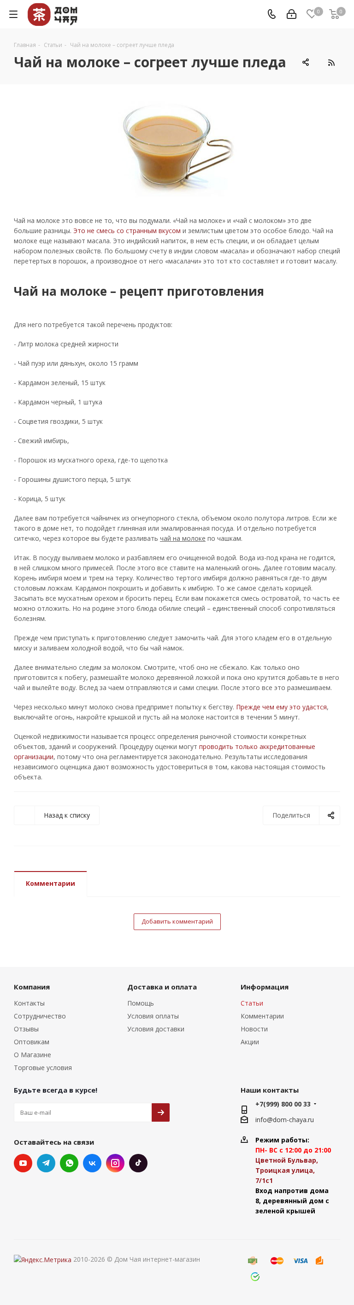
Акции (250, 1041)
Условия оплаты (153, 1016)
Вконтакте (92, 1163)
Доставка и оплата (162, 986)
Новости (254, 1028)
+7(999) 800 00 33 (283, 1104)
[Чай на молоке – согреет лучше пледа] (177, 148)
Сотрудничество (40, 1016)
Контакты (29, 1003)
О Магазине (32, 1054)
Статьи (252, 1003)
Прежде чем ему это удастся (281, 706)
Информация (265, 986)
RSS (331, 62)
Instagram (115, 1163)
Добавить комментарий (177, 921)
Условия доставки (155, 1028)
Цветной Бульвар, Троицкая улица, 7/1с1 (286, 1170)
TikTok (138, 1163)
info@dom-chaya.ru (284, 1119)
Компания (32, 986)
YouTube (23, 1163)
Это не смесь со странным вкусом (127, 230)
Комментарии (50, 883)
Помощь (140, 1003)
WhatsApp (69, 1163)
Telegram (46, 1163)
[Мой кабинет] (291, 14)
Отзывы (26, 1028)
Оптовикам (31, 1041)
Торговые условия (43, 1067)
